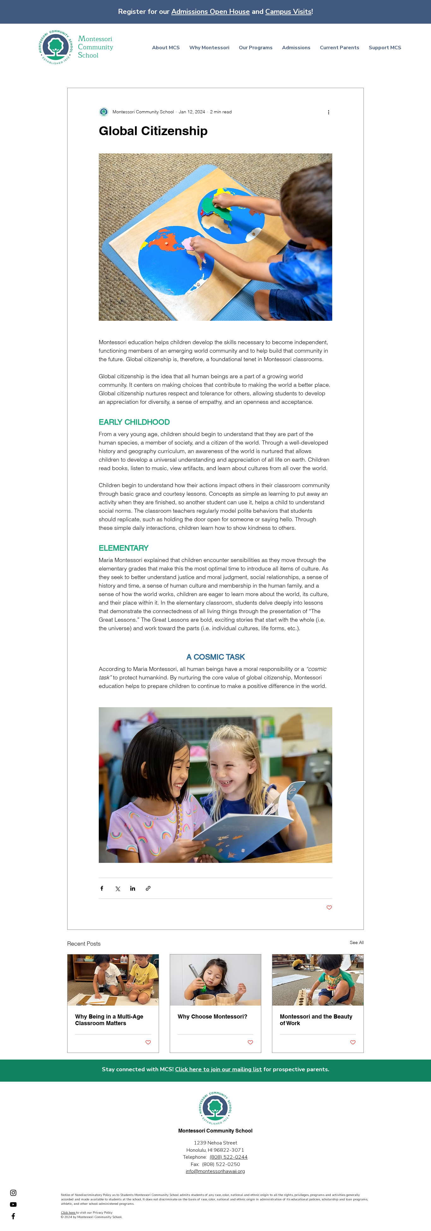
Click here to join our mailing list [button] (218, 1069)
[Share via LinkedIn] (133, 888)
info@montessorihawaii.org (215, 1171)
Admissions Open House (210, 11)
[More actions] (328, 112)
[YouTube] (13, 1204)
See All (357, 942)
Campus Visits (288, 11)
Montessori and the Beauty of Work (316, 1019)
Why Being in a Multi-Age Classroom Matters (109, 1019)
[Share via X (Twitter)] (117, 888)
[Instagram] (13, 1193)
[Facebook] (13, 1216)
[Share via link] (148, 888)
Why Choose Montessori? (212, 1016)
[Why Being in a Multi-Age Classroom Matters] (113, 980)
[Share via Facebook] (102, 888)
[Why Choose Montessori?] (215, 980)
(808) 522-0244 (229, 1157)
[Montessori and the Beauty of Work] (317, 980)
